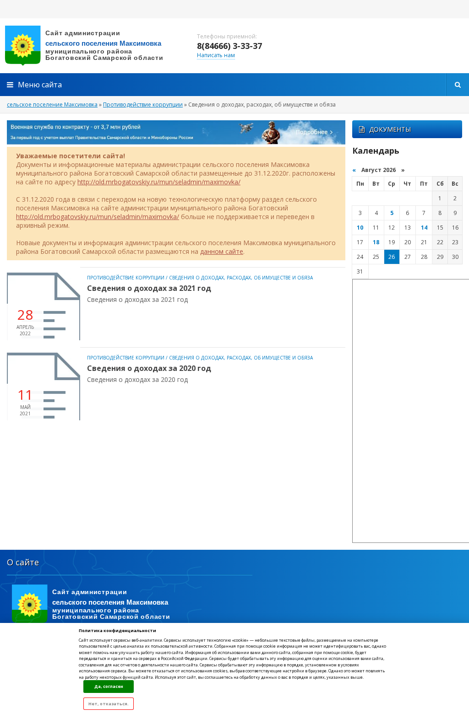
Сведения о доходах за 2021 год (149, 288)
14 (424, 227)
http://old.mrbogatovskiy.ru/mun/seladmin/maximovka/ (158, 181)
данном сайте (221, 251)
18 (376, 242)
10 (360, 227)
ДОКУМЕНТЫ (390, 129)
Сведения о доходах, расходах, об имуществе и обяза (241, 277)
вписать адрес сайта (91, 46)
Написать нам (216, 55)
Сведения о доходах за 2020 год (149, 368)
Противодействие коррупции (125, 277)
